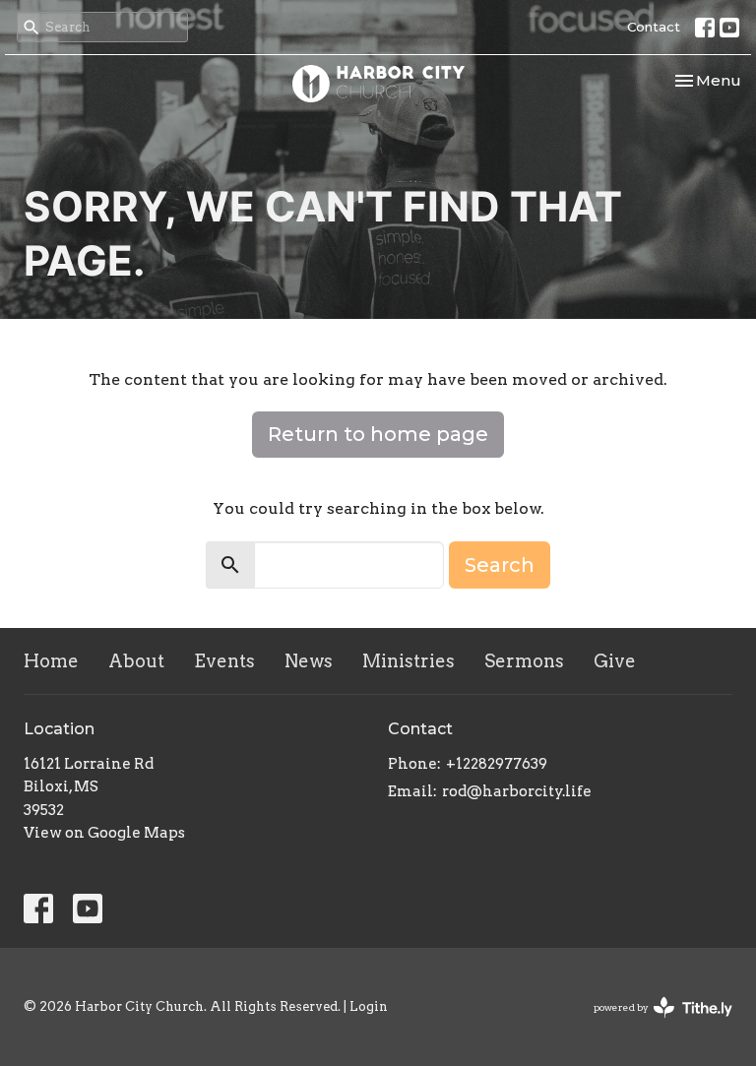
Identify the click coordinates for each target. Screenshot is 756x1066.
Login (368, 1006)
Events (224, 661)
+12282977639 (496, 764)
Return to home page (378, 434)
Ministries (408, 661)
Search (500, 565)
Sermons (524, 661)
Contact (653, 26)
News (308, 661)
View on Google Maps (104, 833)
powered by (653, 1024)
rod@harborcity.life (517, 791)
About (136, 661)
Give (615, 661)
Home (51, 661)
